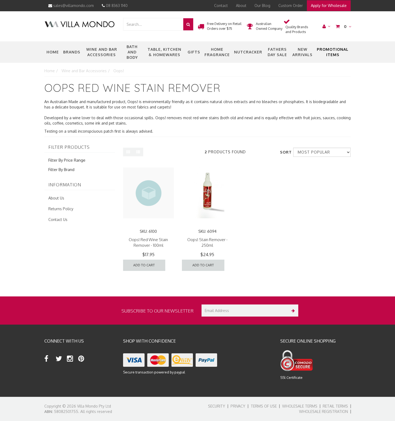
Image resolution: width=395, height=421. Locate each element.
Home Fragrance (217, 52)
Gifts (194, 52)
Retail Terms (335, 406)
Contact (221, 5)
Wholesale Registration (323, 411)
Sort (284, 152)
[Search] (188, 24)
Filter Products (69, 147)
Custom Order (290, 5)
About (241, 5)
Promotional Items (333, 52)
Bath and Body (132, 52)
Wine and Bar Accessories (101, 52)
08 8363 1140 (116, 5)
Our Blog (262, 5)
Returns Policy (60, 208)
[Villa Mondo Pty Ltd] (79, 23)
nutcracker (248, 52)
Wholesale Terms (299, 406)
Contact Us (57, 219)
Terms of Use (264, 406)
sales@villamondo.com (73, 5)
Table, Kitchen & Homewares (164, 52)
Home (52, 52)
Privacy (238, 406)
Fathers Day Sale (277, 52)
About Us (56, 198)
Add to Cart (144, 265)
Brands (71, 52)
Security (216, 406)
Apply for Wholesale (329, 5)
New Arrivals (302, 52)
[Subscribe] (292, 310)
